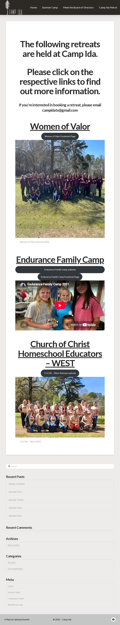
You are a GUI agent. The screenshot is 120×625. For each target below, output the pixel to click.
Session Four (15, 491)
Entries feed (14, 592)
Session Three (16, 499)
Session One (15, 515)
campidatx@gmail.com (60, 110)
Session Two (15, 507)
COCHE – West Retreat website (60, 373)
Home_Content (17, 483)
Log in (11, 586)
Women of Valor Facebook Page (60, 136)
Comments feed (16, 598)
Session (12, 562)
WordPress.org (15, 604)
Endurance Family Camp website (60, 269)
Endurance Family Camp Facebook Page (60, 276)
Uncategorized (15, 568)
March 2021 (14, 545)
